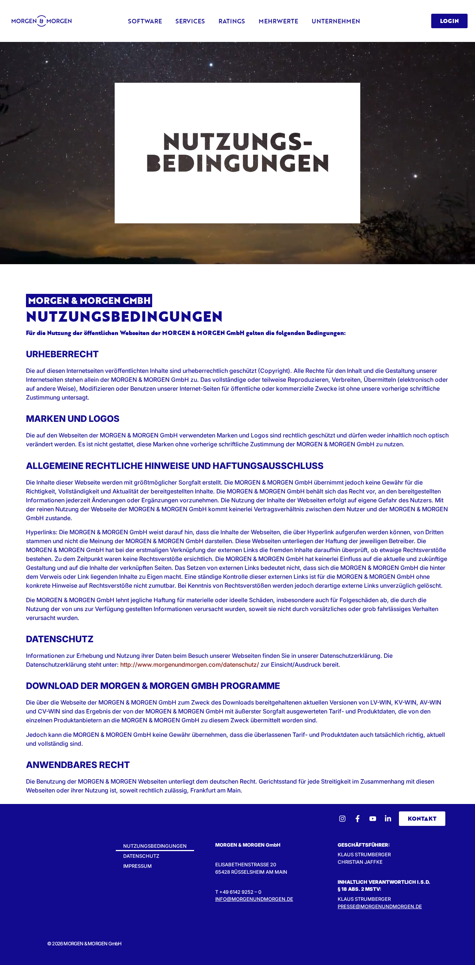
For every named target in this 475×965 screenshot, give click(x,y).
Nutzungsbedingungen (155, 846)
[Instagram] (342, 818)
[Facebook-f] (357, 818)
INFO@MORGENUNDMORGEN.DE (254, 899)
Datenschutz (141, 856)
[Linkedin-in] (388, 818)
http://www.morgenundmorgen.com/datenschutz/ (189, 664)
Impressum (137, 866)
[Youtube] (372, 818)
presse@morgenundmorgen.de (380, 906)
